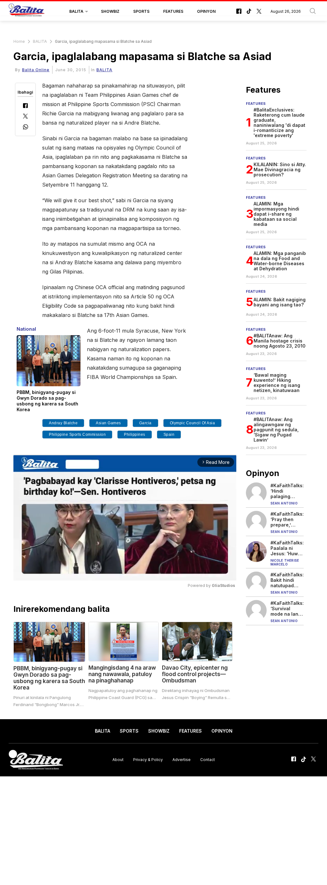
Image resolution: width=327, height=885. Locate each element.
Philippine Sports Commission (77, 434)
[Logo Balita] (26, 11)
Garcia (145, 423)
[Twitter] (25, 116)
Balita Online (35, 69)
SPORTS (141, 11)
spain (169, 434)
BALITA (76, 11)
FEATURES (173, 11)
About (118, 759)
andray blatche (63, 423)
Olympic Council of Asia (192, 423)
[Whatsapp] (25, 127)
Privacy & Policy (148, 759)
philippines (134, 434)
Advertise (181, 759)
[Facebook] (25, 106)
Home (19, 41)
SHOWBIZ (110, 11)
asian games (108, 423)
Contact (207, 759)
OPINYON (206, 11)
